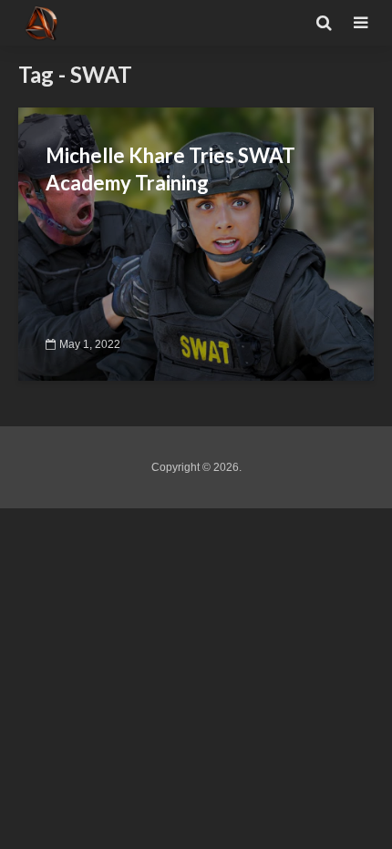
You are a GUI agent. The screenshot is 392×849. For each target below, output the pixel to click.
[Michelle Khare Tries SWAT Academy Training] (196, 243)
